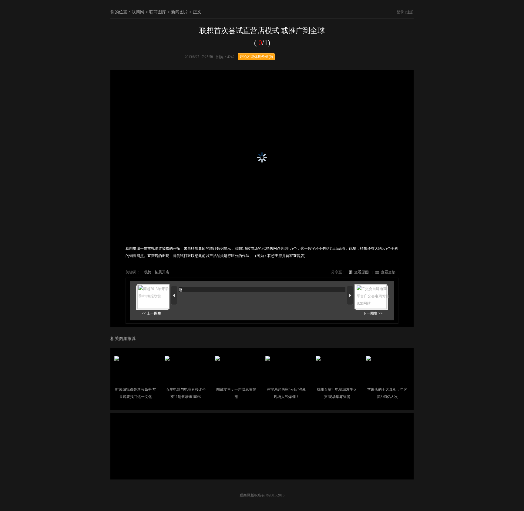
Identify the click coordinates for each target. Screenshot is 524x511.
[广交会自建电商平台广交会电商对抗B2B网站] (371, 302)
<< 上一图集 (151, 313)
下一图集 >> (373, 313)
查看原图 (361, 272)
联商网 (138, 12)
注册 (410, 12)
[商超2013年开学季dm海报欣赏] (153, 295)
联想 (147, 272)
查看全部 (388, 272)
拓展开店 (162, 272)
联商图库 (157, 12)
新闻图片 (179, 12)
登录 (400, 12)
